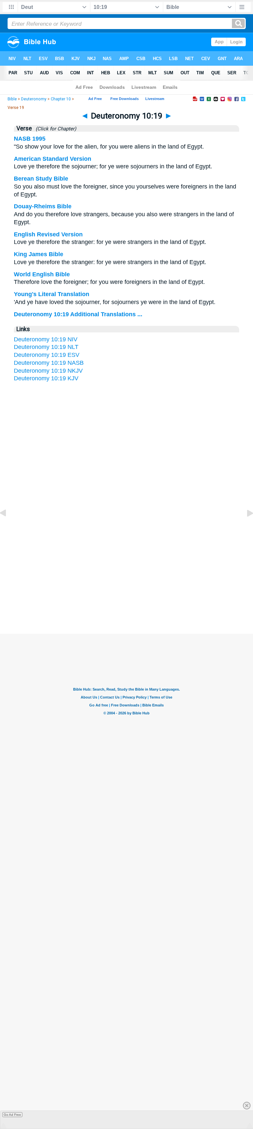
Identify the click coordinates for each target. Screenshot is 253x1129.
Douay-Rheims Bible (42, 206)
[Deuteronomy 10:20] (245, 528)
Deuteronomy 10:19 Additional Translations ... (78, 314)
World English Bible (42, 274)
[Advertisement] (126, 569)
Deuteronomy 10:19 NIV (45, 339)
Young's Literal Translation (51, 294)
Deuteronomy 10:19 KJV (46, 378)
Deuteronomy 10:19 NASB (49, 362)
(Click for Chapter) (54, 129)
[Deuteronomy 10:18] (8, 528)
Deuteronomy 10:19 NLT (46, 347)
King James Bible (38, 254)
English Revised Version (48, 234)
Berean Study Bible (41, 178)
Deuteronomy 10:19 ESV (46, 355)
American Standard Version (52, 158)
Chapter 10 (61, 99)
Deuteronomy (33, 99)
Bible (12, 99)
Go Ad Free (12, 1114)
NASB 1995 (29, 138)
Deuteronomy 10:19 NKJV (48, 370)
